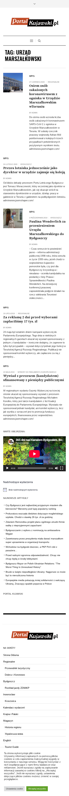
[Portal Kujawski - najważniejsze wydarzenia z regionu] (34, 22)
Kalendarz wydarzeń (14, 707)
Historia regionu (13, 727)
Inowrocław (9, 694)
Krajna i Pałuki (10, 714)
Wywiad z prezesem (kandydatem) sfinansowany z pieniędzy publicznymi (33, 378)
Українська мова (14, 733)
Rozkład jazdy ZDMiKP (17, 687)
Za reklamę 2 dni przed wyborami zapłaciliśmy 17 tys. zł (30, 319)
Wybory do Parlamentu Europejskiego (37, 372)
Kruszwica (10, 701)
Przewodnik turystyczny (17, 668)
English (7, 740)
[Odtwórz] (7, 468)
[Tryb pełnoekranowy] (61, 468)
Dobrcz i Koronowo (15, 674)
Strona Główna (11, 655)
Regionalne (53, 82)
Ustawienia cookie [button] (14, 789)
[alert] (34, 490)
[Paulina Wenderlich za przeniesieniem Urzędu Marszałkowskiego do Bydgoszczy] (13, 218)
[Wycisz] (56, 468)
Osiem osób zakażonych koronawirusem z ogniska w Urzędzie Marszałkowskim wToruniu (44, 96)
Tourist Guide (12, 747)
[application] (34, 453)
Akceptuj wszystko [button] (37, 789)
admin (34, 113)
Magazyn (8, 720)
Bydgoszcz (26, 164)
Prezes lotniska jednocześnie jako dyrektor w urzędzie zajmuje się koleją (34, 170)
